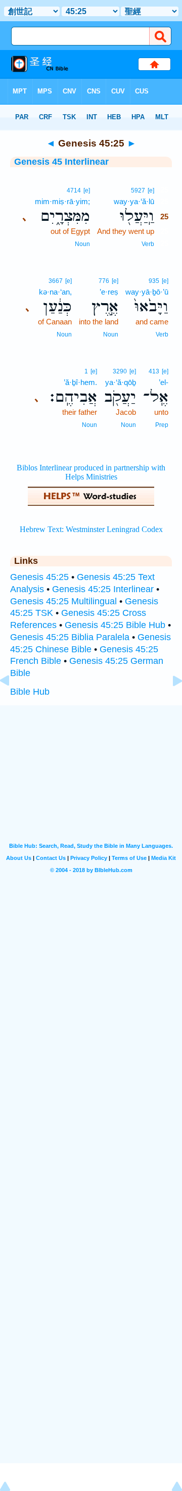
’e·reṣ (109, 291)
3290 (120, 371)
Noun (82, 244)
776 (104, 280)
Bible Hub (30, 692)
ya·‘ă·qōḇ (120, 382)
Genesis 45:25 (39, 577)
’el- (163, 382)
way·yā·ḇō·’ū (146, 291)
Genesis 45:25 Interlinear (103, 589)
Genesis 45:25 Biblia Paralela (69, 637)
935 (154, 280)
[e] (151, 190)
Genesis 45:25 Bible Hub (115, 625)
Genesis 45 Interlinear (61, 162)
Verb (148, 244)
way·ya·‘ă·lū (134, 201)
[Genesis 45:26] (169, 703)
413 (154, 371)
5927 (138, 190)
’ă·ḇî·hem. (80, 382)
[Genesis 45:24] (12, 703)
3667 (56, 280)
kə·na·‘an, (55, 291)
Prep (161, 424)
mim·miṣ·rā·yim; (62, 201)
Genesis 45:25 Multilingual (63, 601)
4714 (74, 190)
